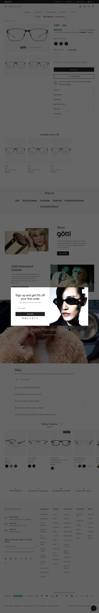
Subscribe (30, 314)
